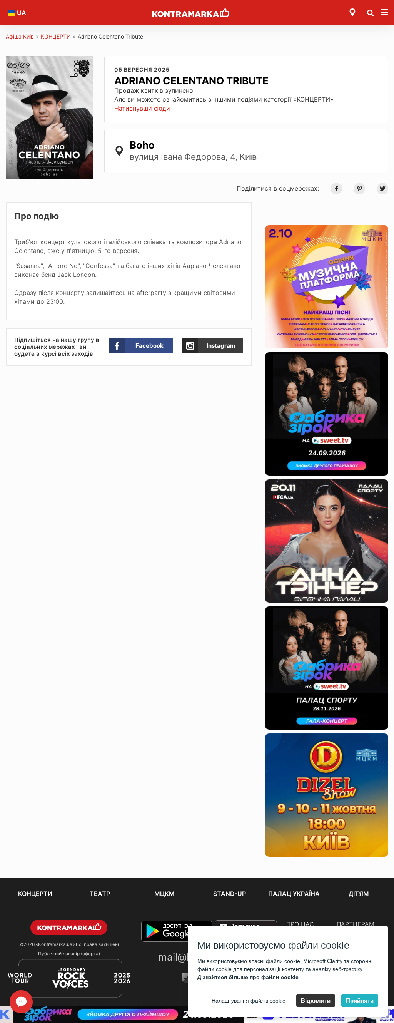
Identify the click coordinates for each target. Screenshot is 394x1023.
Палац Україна (294, 893)
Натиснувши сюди (142, 108)
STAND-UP (229, 893)
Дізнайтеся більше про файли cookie (248, 977)
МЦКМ (164, 893)
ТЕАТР (100, 893)
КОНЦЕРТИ (56, 36)
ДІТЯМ (359, 893)
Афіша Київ (20, 36)
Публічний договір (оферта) (69, 953)
